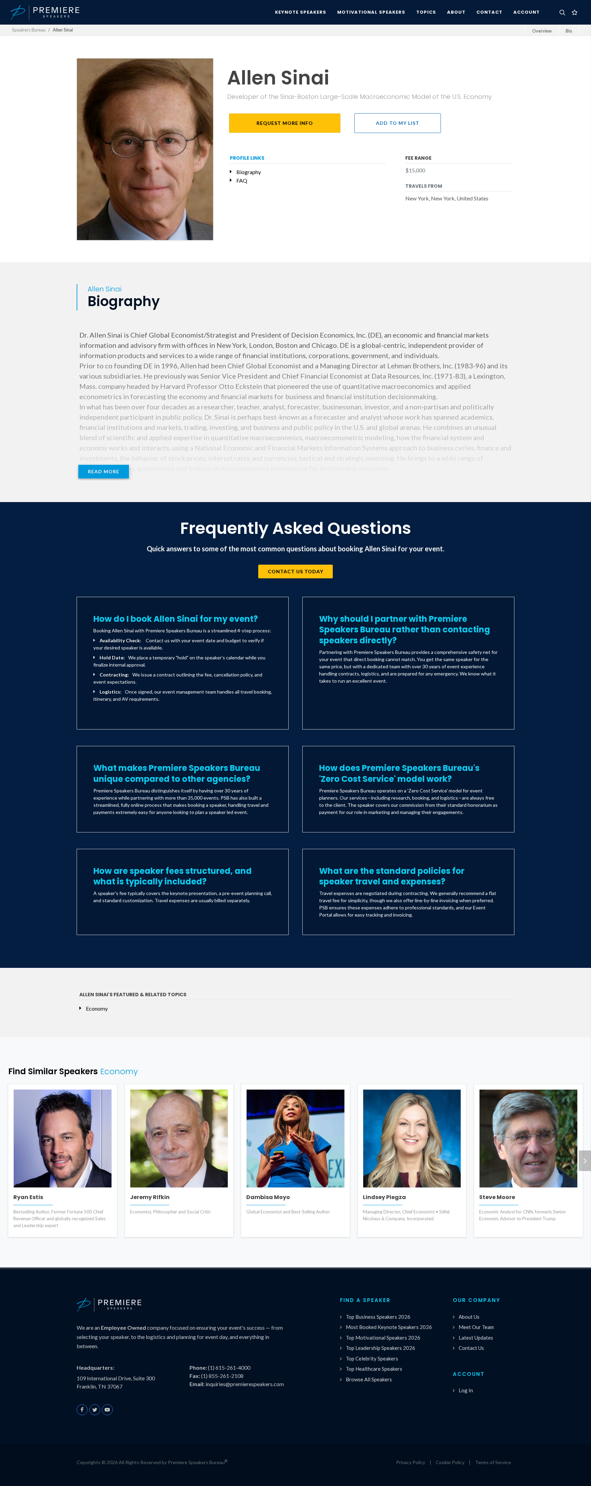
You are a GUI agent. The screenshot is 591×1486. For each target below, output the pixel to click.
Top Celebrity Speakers (372, 1358)
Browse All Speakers (369, 1379)
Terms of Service (493, 1462)
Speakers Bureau (28, 29)
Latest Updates (476, 1337)
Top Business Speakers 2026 (378, 1317)
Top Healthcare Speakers (374, 1369)
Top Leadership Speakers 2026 (380, 1348)
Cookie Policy (450, 1462)
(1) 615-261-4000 (229, 1367)
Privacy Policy (410, 1462)
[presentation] (585, 1160)
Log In (466, 1390)
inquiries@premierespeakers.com (245, 1384)
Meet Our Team (476, 1327)
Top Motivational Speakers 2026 (383, 1337)
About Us (469, 1317)
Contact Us (471, 1348)
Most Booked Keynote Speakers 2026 (389, 1327)
